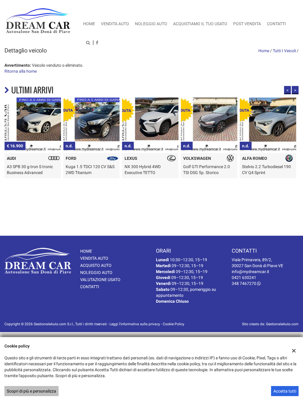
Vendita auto (115, 23)
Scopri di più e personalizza (31, 391)
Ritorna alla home (20, 71)
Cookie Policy (173, 324)
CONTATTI (89, 286)
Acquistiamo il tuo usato (200, 23)
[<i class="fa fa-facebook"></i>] (97, 43)
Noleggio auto (151, 23)
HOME (86, 251)
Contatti (276, 23)
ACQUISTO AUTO (96, 265)
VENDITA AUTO (94, 258)
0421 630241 (244, 277)
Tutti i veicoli (284, 50)
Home (89, 23)
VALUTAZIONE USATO (100, 279)
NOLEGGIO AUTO (96, 272)
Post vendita (247, 23)
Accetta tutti (284, 391)
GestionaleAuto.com (282, 324)
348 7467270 (244, 283)
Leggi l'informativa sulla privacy (134, 324)
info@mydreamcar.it (250, 271)
